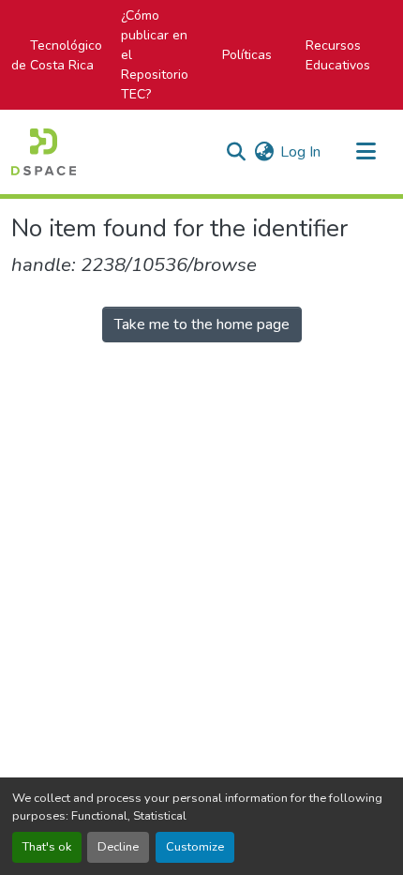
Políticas (247, 55)
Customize (195, 846)
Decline (118, 846)
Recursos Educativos (338, 55)
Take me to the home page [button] (202, 324)
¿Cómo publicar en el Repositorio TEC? (154, 55)
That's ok (46, 846)
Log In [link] (300, 152)
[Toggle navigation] (365, 152)
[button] (43, 151)
